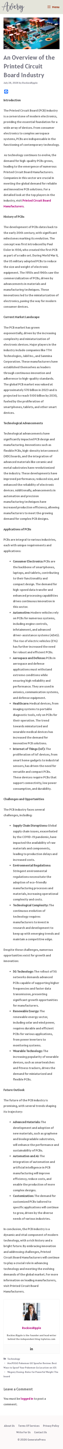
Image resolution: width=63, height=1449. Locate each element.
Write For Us (23, 1432)
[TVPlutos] (13, 7)
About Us (9, 1425)
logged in (27, 1399)
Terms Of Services (29, 1425)
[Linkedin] (31, 1349)
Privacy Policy (51, 1425)
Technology (13, 1358)
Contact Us (40, 1432)
